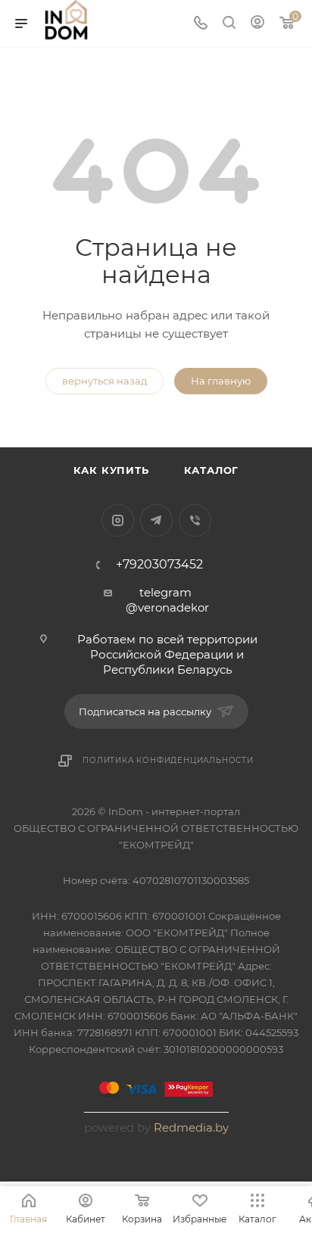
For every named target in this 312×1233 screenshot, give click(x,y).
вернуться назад (104, 381)
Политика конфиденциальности (168, 760)
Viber (195, 520)
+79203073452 (159, 565)
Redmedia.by (191, 1127)
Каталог (211, 470)
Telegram (156, 520)
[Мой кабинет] (257, 24)
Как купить (111, 470)
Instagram (117, 520)
